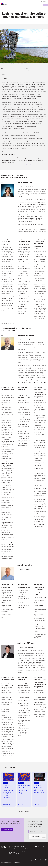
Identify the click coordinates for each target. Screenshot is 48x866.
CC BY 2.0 (22, 63)
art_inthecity (18, 63)
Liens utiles (23, 851)
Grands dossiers (11, 4)
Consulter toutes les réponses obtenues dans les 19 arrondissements (19, 165)
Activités (25, 4)
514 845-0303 (12, 852)
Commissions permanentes (19, 4)
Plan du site (23, 850)
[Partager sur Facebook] (24, 70)
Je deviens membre (7, 829)
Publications (34, 4)
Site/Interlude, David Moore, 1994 (7, 63)
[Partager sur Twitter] (27, 70)
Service (38, 4)
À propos (41, 4)
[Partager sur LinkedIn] (29, 70)
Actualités (29, 4)
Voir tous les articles (24, 811)
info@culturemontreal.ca (14, 853)
